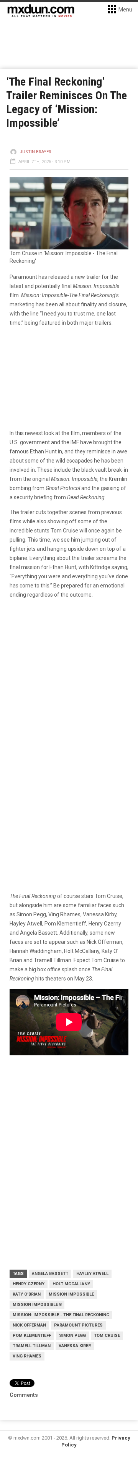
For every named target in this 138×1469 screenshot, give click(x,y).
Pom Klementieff (32, 1335)
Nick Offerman (29, 1325)
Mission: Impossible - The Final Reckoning (61, 1314)
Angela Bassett (50, 1273)
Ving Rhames (27, 1356)
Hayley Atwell (92, 1273)
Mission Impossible (71, 1294)
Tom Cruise (107, 1335)
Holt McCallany (71, 1283)
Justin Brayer (35, 151)
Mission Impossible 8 (37, 1304)
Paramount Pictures (78, 1325)
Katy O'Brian (27, 1294)
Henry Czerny (28, 1283)
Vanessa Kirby (75, 1345)
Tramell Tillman (32, 1345)
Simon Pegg (72, 1335)
